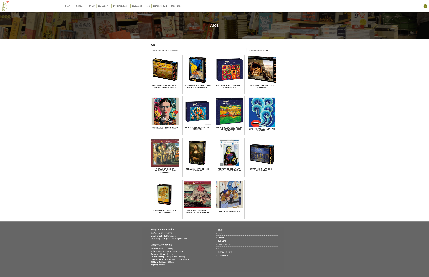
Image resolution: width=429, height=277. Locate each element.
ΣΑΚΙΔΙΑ (92, 6)
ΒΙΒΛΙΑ (67, 6)
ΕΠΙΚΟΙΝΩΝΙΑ (176, 6)
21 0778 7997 (166, 233)
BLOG (147, 6)
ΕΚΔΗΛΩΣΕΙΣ (137, 6)
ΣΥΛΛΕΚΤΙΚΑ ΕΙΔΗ (120, 6)
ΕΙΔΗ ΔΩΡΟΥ (103, 6)
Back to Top (268, 274)
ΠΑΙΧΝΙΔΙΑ (79, 6)
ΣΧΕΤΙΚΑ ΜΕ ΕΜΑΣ (160, 6)
